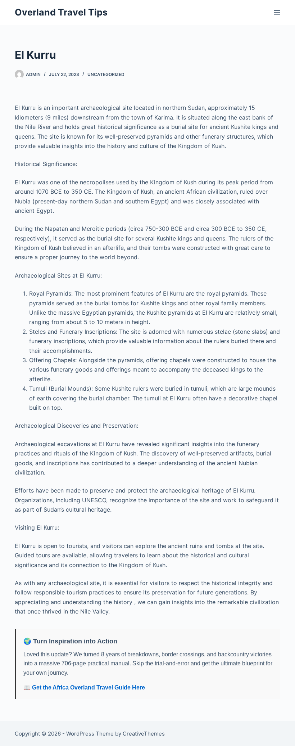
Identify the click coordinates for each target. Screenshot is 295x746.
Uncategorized (105, 74)
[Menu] (277, 12)
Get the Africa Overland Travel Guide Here (88, 687)
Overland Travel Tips (61, 12)
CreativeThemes (144, 733)
